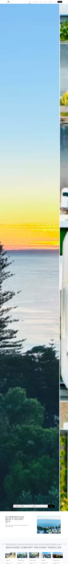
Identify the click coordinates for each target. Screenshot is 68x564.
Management (50, 1)
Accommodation (35, 1)
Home (30, 1)
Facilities (41, 1)
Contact (55, 1)
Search (51, 506)
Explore (45, 1)
